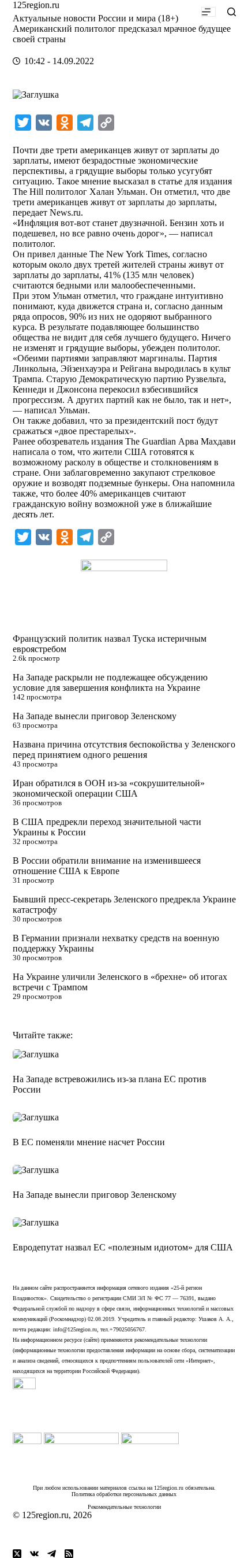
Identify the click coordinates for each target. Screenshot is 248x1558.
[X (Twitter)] (17, 1553)
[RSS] (69, 1553)
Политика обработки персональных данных (124, 1494)
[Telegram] (51, 1553)
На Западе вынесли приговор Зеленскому (94, 716)
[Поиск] (231, 12)
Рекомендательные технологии (124, 1507)
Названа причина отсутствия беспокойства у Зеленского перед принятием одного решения (124, 749)
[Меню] (208, 12)
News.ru (65, 212)
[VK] (34, 1553)
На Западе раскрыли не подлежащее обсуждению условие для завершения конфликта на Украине (110, 682)
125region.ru (36, 5)
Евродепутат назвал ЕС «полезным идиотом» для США (123, 1247)
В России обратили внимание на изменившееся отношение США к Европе (107, 866)
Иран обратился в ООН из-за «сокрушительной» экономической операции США (109, 788)
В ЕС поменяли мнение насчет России (89, 1142)
